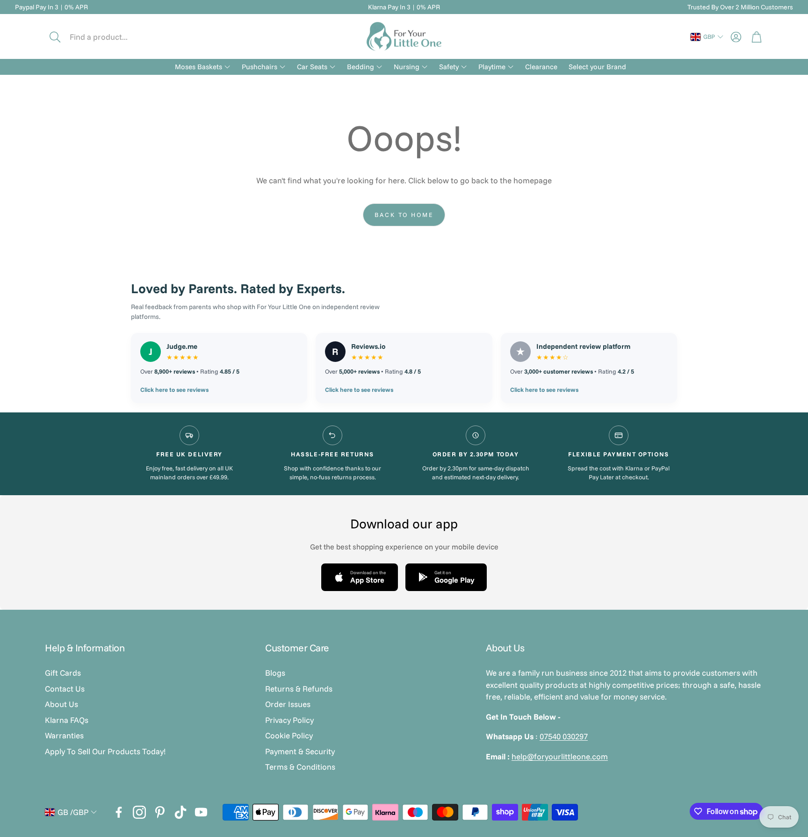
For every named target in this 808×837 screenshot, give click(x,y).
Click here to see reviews (174, 389)
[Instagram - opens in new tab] (139, 812)
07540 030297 (564, 736)
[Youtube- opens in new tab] (201, 812)
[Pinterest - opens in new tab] (159, 812)
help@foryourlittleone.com (560, 756)
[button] (108, 37)
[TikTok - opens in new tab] (180, 812)
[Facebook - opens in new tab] (118, 812)
